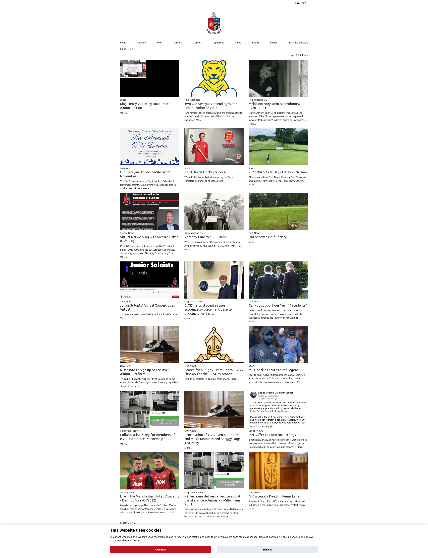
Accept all (160, 549)
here (136, 540)
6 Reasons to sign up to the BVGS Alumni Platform (145, 372)
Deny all (267, 549)
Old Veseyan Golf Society (268, 237)
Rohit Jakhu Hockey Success (205, 172)
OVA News (126, 168)
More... (123, 112)
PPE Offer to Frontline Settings (272, 435)
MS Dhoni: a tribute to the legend (274, 370)
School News (127, 233)
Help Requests (192, 99)
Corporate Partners (194, 301)
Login (297, 3)
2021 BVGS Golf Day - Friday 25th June (278, 172)
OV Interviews (127, 492)
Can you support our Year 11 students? (278, 305)
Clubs (123, 49)
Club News (254, 233)
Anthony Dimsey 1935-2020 (205, 237)
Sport (123, 99)
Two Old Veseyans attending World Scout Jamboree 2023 (211, 106)
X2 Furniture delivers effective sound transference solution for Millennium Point (212, 500)
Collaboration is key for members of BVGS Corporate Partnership (147, 437)
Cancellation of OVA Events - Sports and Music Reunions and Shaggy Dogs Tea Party (212, 439)
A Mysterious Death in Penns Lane (274, 496)
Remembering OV (258, 99)
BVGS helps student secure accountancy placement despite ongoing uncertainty (208, 309)
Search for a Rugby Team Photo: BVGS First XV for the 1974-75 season (213, 372)
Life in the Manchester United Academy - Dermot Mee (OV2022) (149, 498)
